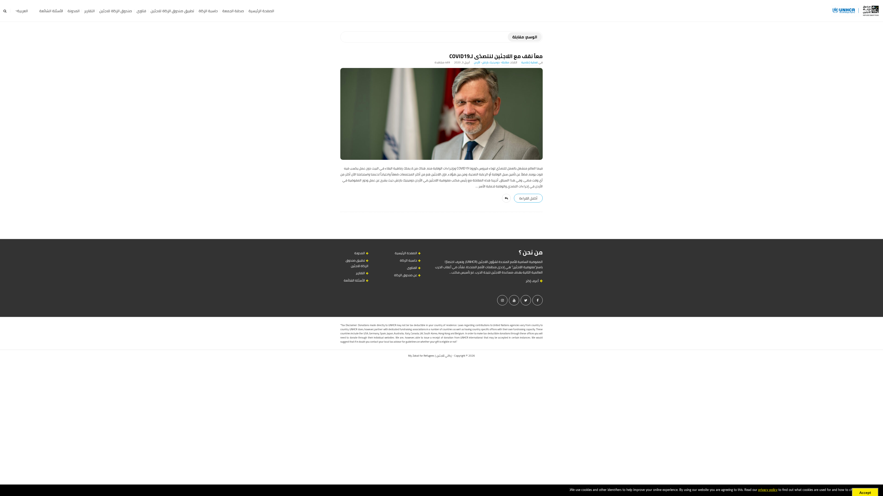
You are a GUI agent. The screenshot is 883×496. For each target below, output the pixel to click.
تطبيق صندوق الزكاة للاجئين (172, 10)
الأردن (477, 62)
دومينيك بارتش (491, 62)
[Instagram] (502, 300)
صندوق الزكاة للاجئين (115, 10)
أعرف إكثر (532, 281)
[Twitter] (526, 300)
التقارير (89, 10)
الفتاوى (412, 268)
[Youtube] (514, 300)
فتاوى (141, 10)
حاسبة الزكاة (208, 10)
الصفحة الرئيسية (261, 10)
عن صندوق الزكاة (405, 275)
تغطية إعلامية (529, 62)
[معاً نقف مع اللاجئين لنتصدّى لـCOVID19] (441, 114)
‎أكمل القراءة (528, 198)
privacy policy (767, 490)
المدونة (74, 10)
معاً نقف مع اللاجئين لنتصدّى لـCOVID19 (496, 56)
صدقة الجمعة (233, 10)
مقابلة (505, 62)
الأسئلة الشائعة (51, 10)
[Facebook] (537, 300)
